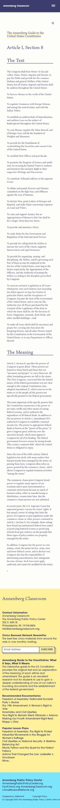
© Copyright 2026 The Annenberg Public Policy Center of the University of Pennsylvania (31, 800)
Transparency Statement (13, 797)
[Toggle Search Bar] (39, 6)
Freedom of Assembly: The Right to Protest (27, 732)
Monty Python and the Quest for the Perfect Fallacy (28, 749)
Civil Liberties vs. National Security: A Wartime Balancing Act (29, 743)
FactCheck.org (11, 787)
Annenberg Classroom (16, 6)
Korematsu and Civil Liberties (19, 712)
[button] (53, 6)
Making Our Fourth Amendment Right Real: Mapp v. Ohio (28, 720)
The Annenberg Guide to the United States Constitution (25, 34)
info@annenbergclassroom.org (20, 629)
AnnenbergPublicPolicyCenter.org (22, 783)
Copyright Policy (39, 797)
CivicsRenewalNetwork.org (18, 790)
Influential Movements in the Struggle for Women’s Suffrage (26, 736)
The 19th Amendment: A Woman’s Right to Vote (27, 707)
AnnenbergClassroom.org (36, 787)
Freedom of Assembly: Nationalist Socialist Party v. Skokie (27, 701)
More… (6, 761)
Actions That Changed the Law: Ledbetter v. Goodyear (28, 756)
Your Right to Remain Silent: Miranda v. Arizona (30, 715)
